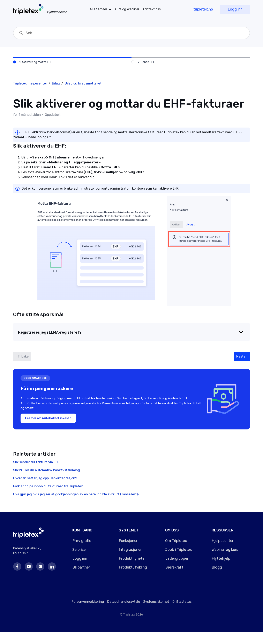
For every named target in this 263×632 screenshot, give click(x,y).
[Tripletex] (28, 537)
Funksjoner (128, 540)
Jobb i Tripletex (178, 549)
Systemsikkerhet (156, 602)
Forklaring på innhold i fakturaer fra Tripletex (48, 486)
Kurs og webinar (127, 9)
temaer (98, 9)
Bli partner (81, 567)
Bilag (56, 83)
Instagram (40, 566)
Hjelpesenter (222, 540)
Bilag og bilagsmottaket (83, 83)
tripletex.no (203, 9)
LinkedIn (52, 566)
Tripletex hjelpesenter (30, 83)
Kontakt (152, 9)
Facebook (17, 566)
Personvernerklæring (88, 602)
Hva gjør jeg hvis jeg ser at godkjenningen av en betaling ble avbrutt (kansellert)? (76, 494)
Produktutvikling (133, 567)
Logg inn (235, 9)
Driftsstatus (181, 602)
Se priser (79, 549)
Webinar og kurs (225, 549)
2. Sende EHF (146, 62)
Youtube (29, 566)
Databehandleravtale (123, 602)
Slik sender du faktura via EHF (36, 462)
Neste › (241, 356)
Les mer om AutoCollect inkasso (48, 418)
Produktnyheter (132, 558)
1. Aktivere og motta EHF (35, 62)
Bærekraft (174, 567)
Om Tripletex (176, 540)
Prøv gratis (81, 540)
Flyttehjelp (221, 558)
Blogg (217, 567)
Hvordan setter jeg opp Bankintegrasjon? (45, 478)
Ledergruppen (177, 558)
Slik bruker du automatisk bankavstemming (46, 470)
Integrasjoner (130, 549)
